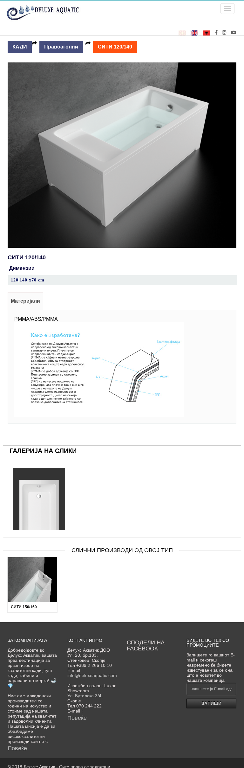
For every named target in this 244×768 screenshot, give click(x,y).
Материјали (25, 301)
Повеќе (17, 748)
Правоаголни (61, 46)
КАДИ (19, 46)
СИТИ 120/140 (115, 46)
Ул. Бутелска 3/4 (84, 695)
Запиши (211, 703)
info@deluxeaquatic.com (92, 675)
